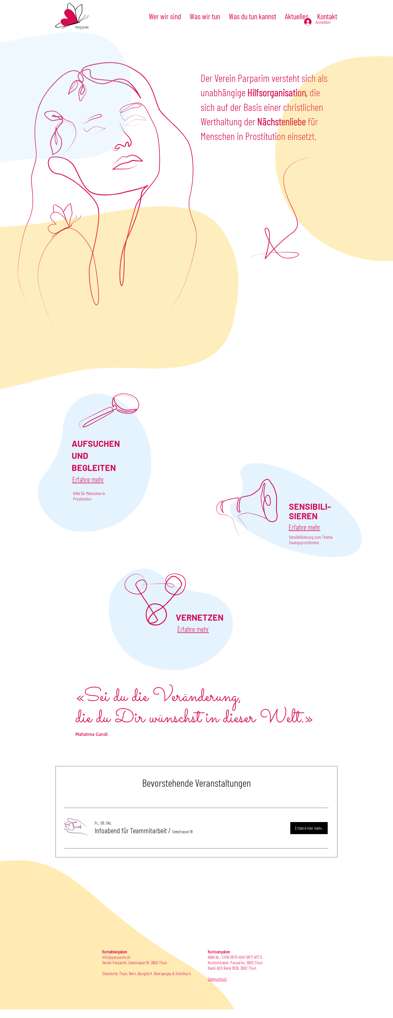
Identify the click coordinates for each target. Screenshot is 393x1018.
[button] (131, 830)
